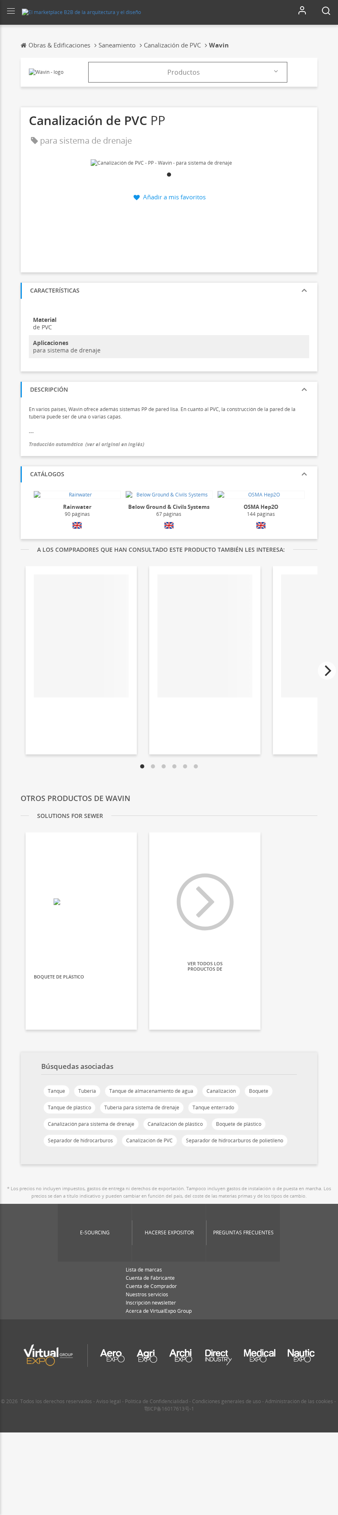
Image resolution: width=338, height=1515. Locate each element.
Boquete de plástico (238, 1123)
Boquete (258, 1090)
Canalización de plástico (175, 1123)
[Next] (327, 671)
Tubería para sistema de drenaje (141, 1107)
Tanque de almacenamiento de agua (151, 1090)
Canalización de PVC (149, 1140)
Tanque (56, 1090)
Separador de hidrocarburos (80, 1140)
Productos (183, 72)
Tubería (87, 1090)
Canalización (221, 1090)
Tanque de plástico (69, 1107)
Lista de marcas (144, 1269)
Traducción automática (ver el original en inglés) (86, 444)
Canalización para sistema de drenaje (91, 1123)
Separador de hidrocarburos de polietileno (234, 1140)
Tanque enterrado (213, 1107)
